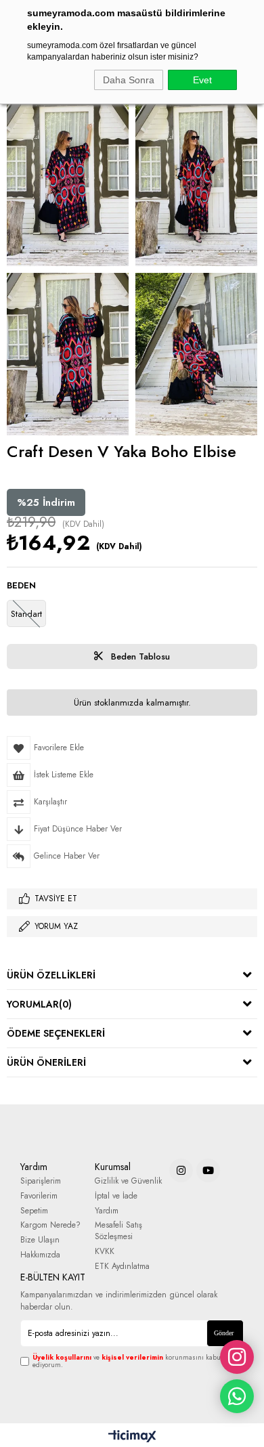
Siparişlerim (40, 1181)
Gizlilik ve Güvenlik (128, 1181)
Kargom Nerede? (50, 1225)
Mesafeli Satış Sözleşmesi (118, 1231)
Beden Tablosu (139, 656)
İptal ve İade (116, 1196)
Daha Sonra (128, 79)
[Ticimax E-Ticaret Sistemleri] (132, 1437)
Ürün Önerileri (46, 1062)
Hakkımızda (40, 1255)
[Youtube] (208, 1170)
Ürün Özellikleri (51, 975)
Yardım (106, 1211)
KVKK (104, 1251)
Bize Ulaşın (40, 1240)
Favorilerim (39, 1196)
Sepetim (34, 1211)
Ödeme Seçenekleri (56, 1033)
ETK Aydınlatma (122, 1266)
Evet (202, 79)
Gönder (224, 1333)
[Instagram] (181, 1170)
